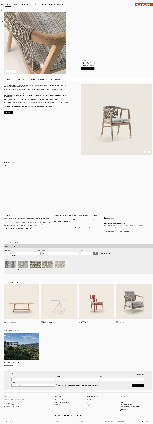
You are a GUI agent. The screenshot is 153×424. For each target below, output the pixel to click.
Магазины (123, 396)
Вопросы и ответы (124, 410)
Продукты (8, 4)
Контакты (82, 421)
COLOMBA (20, 269)
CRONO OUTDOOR (122, 323)
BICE (6, 269)
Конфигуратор (20, 79)
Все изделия (23, 9)
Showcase (15, 4)
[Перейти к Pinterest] (65, 415)
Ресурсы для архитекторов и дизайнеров (114, 421)
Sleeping (89, 399)
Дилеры (122, 399)
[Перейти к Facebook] (59, 415)
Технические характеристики (37, 79)
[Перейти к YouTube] (68, 415)
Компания (58, 396)
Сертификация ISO (124, 409)
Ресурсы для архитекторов (57, 4)
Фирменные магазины (125, 397)
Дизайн (8, 79)
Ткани (6, 246)
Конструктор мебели (88, 68)
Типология (7, 250)
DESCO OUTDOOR (10, 323)
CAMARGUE (83, 323)
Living (88, 397)
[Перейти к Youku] (77, 415)
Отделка (13, 246)
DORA (56, 269)
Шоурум (56, 405)
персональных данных (81, 385)
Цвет (43, 250)
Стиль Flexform (58, 401)
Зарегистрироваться (124, 231)
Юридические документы (126, 404)
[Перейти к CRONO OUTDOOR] (134, 301)
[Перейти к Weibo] (80, 415)
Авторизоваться (110, 231)
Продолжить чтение (8, 365)
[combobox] (23, 253)
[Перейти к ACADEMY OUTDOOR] (59, 301)
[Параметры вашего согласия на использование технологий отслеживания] (151, 423)
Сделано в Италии (59, 399)
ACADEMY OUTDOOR (48, 323)
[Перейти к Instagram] (55, 415)
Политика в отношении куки (126, 407)
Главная (7, 9)
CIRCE (43, 269)
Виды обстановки (92, 396)
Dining (88, 401)
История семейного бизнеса (61, 397)
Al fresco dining (90, 405)
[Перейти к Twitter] (62, 415)
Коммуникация (42, 4)
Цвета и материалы (55, 79)
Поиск (82, 250)
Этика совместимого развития (62, 402)
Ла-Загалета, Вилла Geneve (12, 362)
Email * (101, 376)
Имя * (12, 376)
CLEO (31, 269)
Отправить (138, 385)
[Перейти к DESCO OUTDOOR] (21, 301)
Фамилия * (58, 376)
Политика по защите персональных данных (130, 406)
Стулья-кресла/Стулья (30, 9)
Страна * (13, 382)
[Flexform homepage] (144, 4)
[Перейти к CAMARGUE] (96, 301)
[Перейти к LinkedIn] (71, 415)
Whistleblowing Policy (126, 403)
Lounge (89, 402)
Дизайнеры (57, 404)
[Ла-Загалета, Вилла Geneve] (21, 346)
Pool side (89, 404)
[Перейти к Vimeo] (74, 415)
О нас (35, 4)
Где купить (8, 112)
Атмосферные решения (25, 4)
